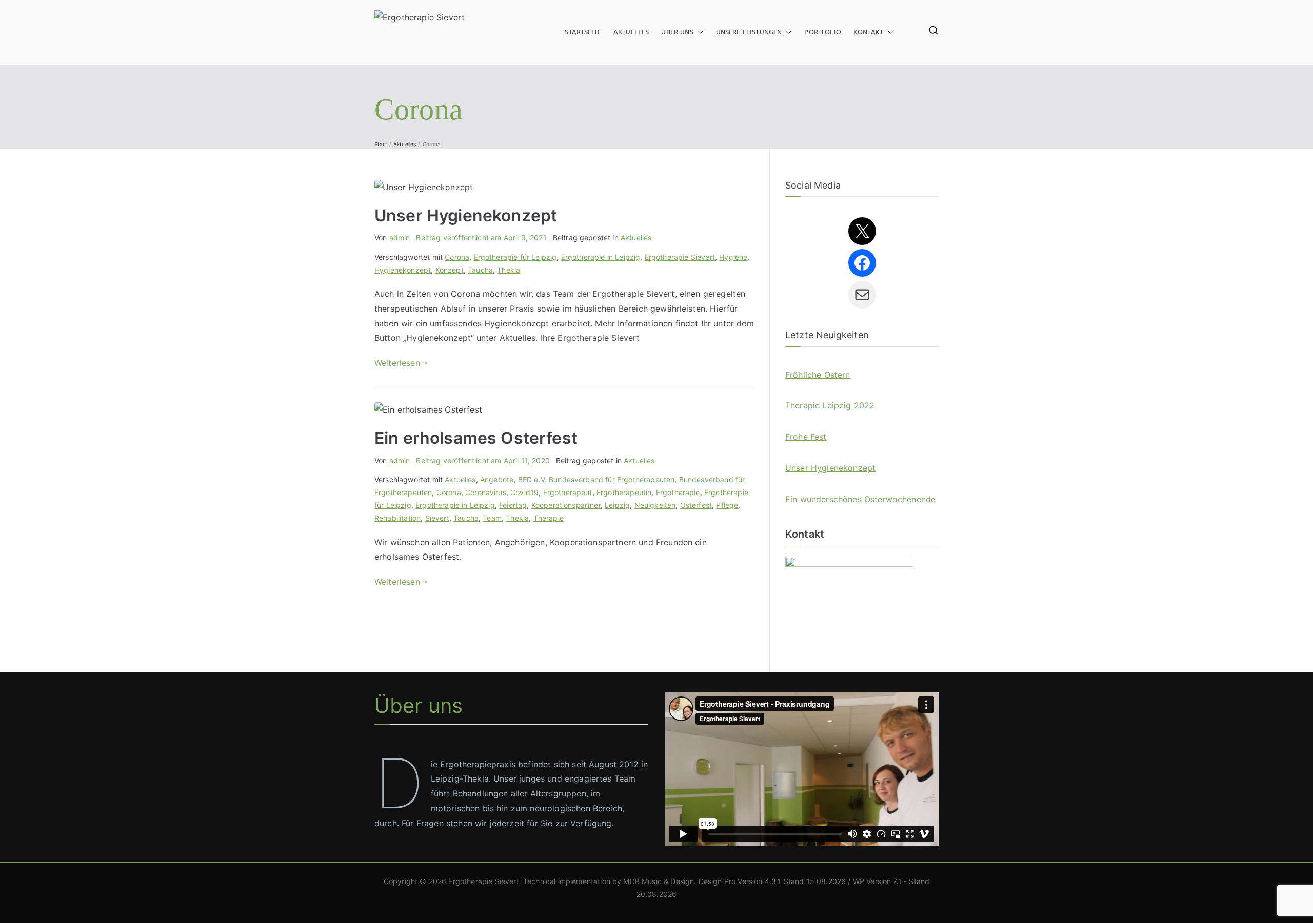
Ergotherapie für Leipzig (515, 257)
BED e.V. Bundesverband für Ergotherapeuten (596, 479)
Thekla (508, 269)
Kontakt (868, 32)
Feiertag (513, 505)
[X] (862, 231)
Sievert (437, 518)
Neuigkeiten (655, 505)
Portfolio (822, 32)
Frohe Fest (806, 437)
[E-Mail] (862, 295)
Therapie (548, 518)
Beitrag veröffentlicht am (481, 237)
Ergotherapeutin (623, 492)
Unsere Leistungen (749, 32)
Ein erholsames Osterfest (476, 438)
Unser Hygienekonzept (465, 215)
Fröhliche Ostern (817, 375)
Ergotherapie (678, 492)
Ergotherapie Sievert (680, 257)
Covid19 (524, 492)
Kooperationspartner (566, 505)
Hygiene (733, 257)
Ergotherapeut (567, 492)
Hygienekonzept (402, 269)
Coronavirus (485, 492)
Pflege (727, 505)
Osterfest (696, 505)
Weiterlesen (397, 363)
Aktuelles (631, 32)
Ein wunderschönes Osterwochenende (860, 499)
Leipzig (617, 505)
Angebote (496, 479)
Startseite (583, 32)
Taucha (480, 269)
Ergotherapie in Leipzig (601, 257)
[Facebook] (862, 263)
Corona (457, 257)
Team (492, 518)
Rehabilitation (397, 518)
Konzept (449, 269)
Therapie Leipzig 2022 (829, 405)
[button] (698, 32)
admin (399, 237)
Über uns (677, 32)
